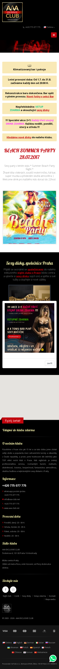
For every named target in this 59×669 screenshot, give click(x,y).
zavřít (49, 363)
